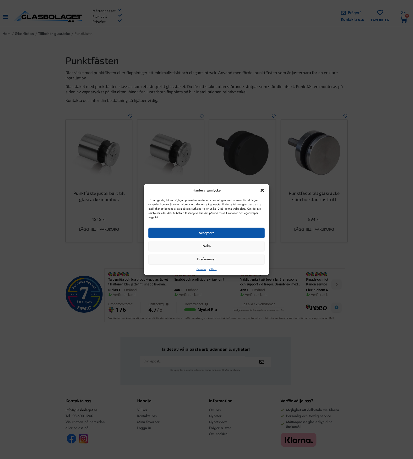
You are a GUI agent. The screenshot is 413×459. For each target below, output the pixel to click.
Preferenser (206, 259)
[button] (262, 190)
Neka (206, 246)
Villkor (213, 269)
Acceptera (207, 232)
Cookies (201, 269)
